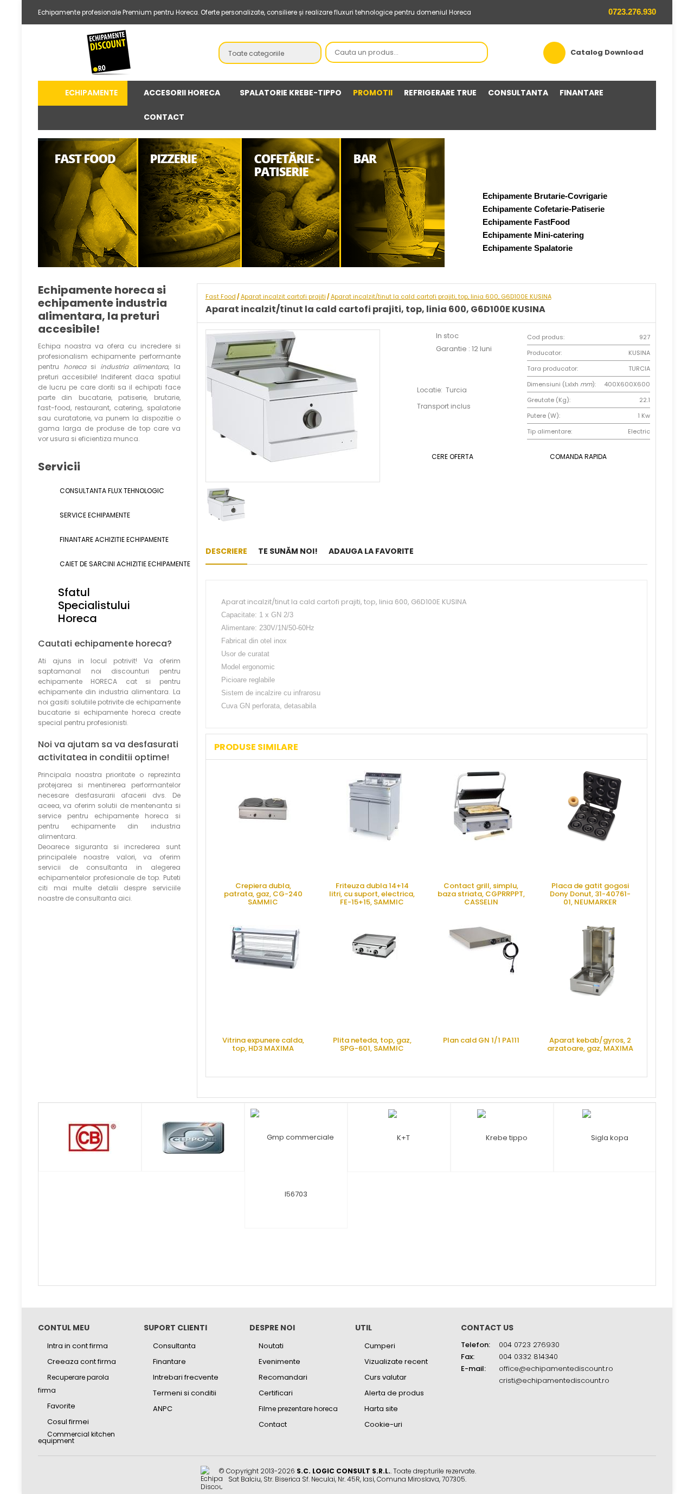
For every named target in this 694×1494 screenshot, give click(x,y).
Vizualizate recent (396, 1361)
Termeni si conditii (184, 1393)
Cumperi (379, 1346)
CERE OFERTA (452, 456)
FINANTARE (581, 92)
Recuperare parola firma (73, 1384)
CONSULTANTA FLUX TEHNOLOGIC (111, 490)
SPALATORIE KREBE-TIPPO (291, 92)
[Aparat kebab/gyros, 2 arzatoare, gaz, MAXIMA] (592, 976)
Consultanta (174, 1346)
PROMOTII (373, 92)
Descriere (226, 551)
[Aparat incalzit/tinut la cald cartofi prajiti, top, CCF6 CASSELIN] (444, 551)
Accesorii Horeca (182, 92)
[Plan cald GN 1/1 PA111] (483, 976)
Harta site (381, 1409)
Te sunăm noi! (288, 551)
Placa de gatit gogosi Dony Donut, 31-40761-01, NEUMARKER (590, 893)
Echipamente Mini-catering (533, 235)
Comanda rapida (578, 456)
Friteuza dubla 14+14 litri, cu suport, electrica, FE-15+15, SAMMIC (372, 893)
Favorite (61, 1406)
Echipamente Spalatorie (528, 248)
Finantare (169, 1361)
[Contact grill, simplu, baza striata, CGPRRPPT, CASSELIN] (483, 822)
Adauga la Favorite (371, 551)
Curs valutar (385, 1377)
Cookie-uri (383, 1424)
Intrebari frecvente (186, 1377)
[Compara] (461, 551)
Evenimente (279, 1361)
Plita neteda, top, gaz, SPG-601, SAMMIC (372, 1044)
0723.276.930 (631, 11)
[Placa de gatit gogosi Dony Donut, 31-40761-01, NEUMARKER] (592, 822)
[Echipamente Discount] (109, 52)
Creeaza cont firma (81, 1361)
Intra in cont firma (77, 1346)
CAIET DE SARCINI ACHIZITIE (119, 563)
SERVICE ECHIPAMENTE (94, 515)
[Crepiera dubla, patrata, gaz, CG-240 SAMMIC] (265, 822)
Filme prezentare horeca (298, 1408)
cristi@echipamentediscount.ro (554, 1380)
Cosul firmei (68, 1422)
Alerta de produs (394, 1393)
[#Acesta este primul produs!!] (427, 551)
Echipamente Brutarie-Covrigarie (545, 196)
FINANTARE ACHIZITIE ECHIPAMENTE (113, 539)
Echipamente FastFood (526, 222)
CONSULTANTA (518, 92)
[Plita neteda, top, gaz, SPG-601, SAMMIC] (374, 976)
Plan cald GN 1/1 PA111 (481, 1040)
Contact (273, 1424)
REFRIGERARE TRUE (440, 92)
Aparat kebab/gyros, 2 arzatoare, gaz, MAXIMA (590, 1044)
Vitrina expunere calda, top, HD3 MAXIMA (263, 1044)
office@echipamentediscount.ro (556, 1368)
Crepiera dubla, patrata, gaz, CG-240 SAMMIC (263, 893)
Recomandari (283, 1377)
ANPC (162, 1409)
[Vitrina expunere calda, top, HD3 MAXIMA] (265, 976)
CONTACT (164, 117)
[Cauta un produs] (476, 53)
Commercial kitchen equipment (76, 1437)
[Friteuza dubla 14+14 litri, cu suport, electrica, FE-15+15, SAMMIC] (374, 822)
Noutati (271, 1346)
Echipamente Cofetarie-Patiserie (544, 209)
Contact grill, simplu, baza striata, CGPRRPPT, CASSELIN (481, 893)
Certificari (276, 1393)
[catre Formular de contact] (641, 1460)
